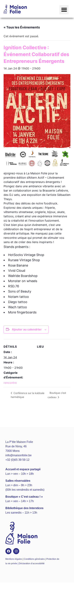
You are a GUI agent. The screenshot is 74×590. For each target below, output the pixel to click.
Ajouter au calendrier (27, 329)
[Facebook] (8, 551)
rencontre (10, 383)
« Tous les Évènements (22, 27)
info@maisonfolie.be (18, 455)
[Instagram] (16, 551)
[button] (64, 9)
